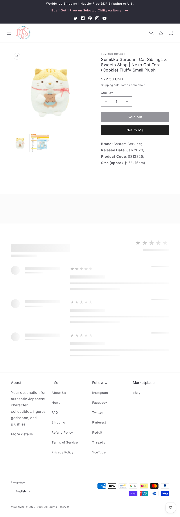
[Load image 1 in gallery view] (20, 143)
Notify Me (135, 130)
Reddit (97, 432)
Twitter (97, 412)
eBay (136, 392)
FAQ (55, 412)
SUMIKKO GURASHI (113, 54)
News (56, 402)
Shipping (107, 85)
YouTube (99, 452)
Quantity (107, 92)
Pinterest (99, 422)
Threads (98, 442)
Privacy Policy (63, 452)
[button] (9, 33)
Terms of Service (65, 442)
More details (22, 434)
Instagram (100, 392)
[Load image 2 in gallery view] (40, 143)
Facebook (100, 402)
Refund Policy (62, 432)
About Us (59, 392)
